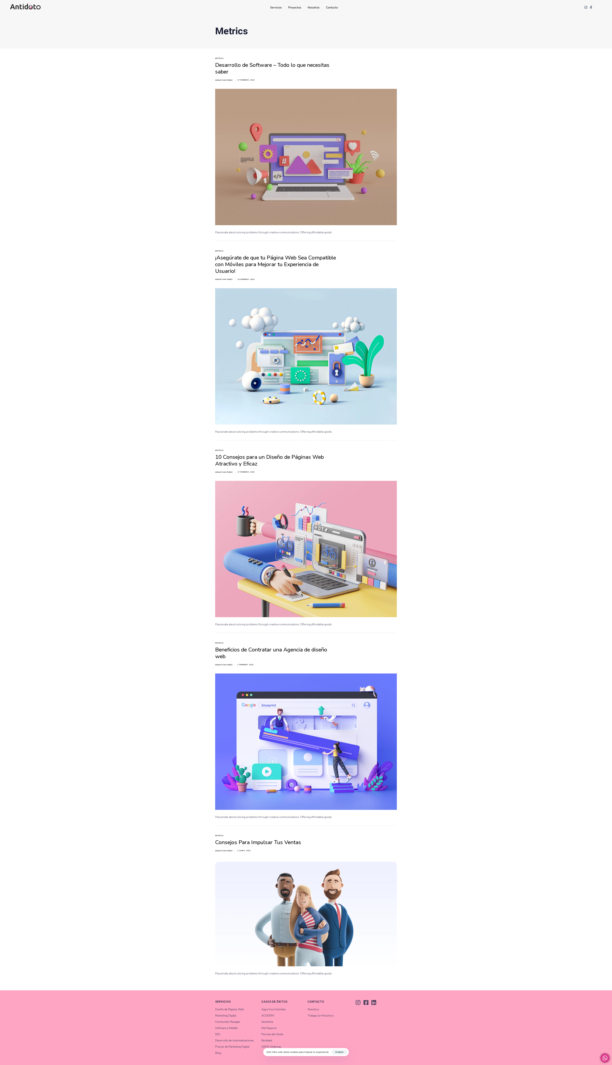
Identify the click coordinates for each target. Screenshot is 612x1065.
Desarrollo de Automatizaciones (234, 1040)
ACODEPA (267, 1015)
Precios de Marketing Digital (232, 1047)
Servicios (276, 7)
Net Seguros (269, 1028)
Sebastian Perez (224, 80)
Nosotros (314, 7)
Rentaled (266, 1040)
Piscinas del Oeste (272, 1034)
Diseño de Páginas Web (229, 1009)
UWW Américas (271, 1047)
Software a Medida (226, 1028)
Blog (218, 1053)
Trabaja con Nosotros (321, 1015)
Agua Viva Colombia (273, 1009)
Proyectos (294, 7)
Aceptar (339, 1052)
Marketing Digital (225, 1015)
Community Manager (227, 1022)
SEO (217, 1034)
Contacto (332, 7)
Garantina (267, 1022)
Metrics (219, 58)
